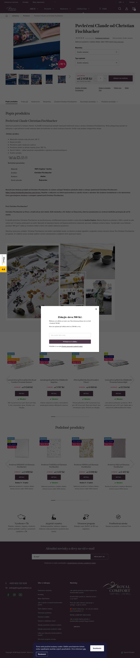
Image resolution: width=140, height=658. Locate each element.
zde (84, 649)
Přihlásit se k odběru (70, 342)
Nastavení (42, 654)
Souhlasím (97, 648)
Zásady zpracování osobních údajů (72, 346)
